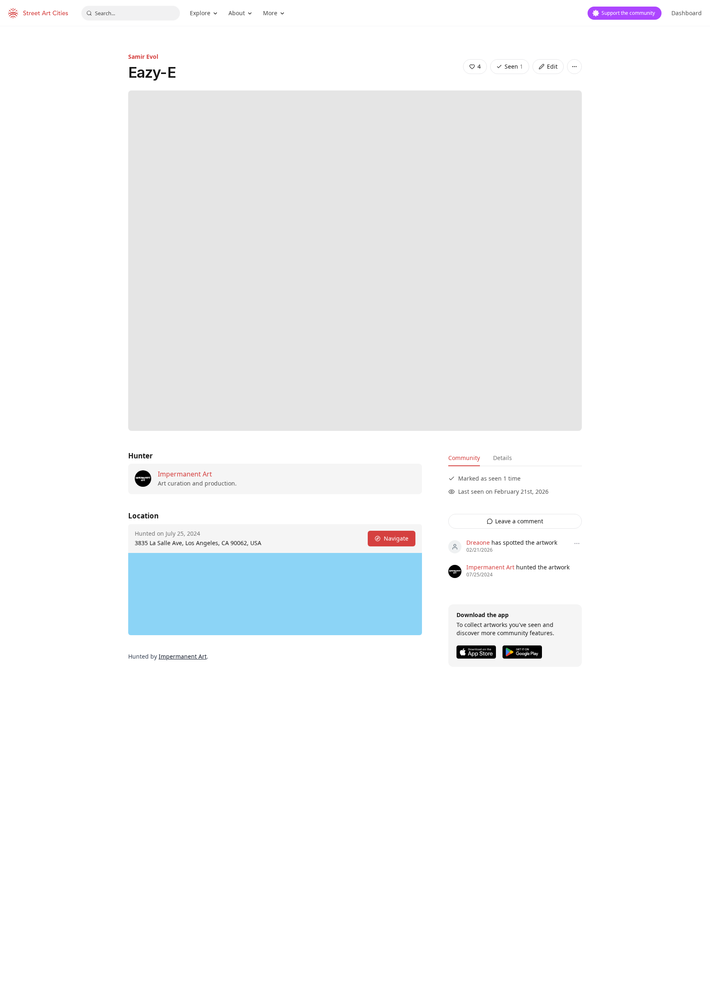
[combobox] (130, 13)
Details (502, 458)
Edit (552, 66)
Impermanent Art (185, 474)
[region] (275, 594)
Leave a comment (519, 521)
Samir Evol (143, 56)
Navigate (396, 538)
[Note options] (577, 543)
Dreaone (478, 542)
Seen (514, 66)
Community (464, 458)
